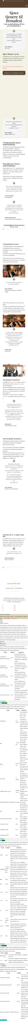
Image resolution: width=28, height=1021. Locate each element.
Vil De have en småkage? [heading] (5, 614)
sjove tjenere (5, 396)
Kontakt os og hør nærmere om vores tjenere (14, 359)
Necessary (4, 643)
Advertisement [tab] (3, 701)
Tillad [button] (13, 618)
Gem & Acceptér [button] (3, 1020)
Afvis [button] (16, 618)
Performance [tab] (2, 944)
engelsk (19, 384)
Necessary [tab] (2, 641)
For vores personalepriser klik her (14, 298)
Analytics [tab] (2, 838)
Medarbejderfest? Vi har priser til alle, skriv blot (14, 433)
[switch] (0, 840)
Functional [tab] (2, 964)
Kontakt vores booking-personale (14, 73)
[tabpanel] (14, 673)
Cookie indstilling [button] (6, 618)
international (14, 382)
